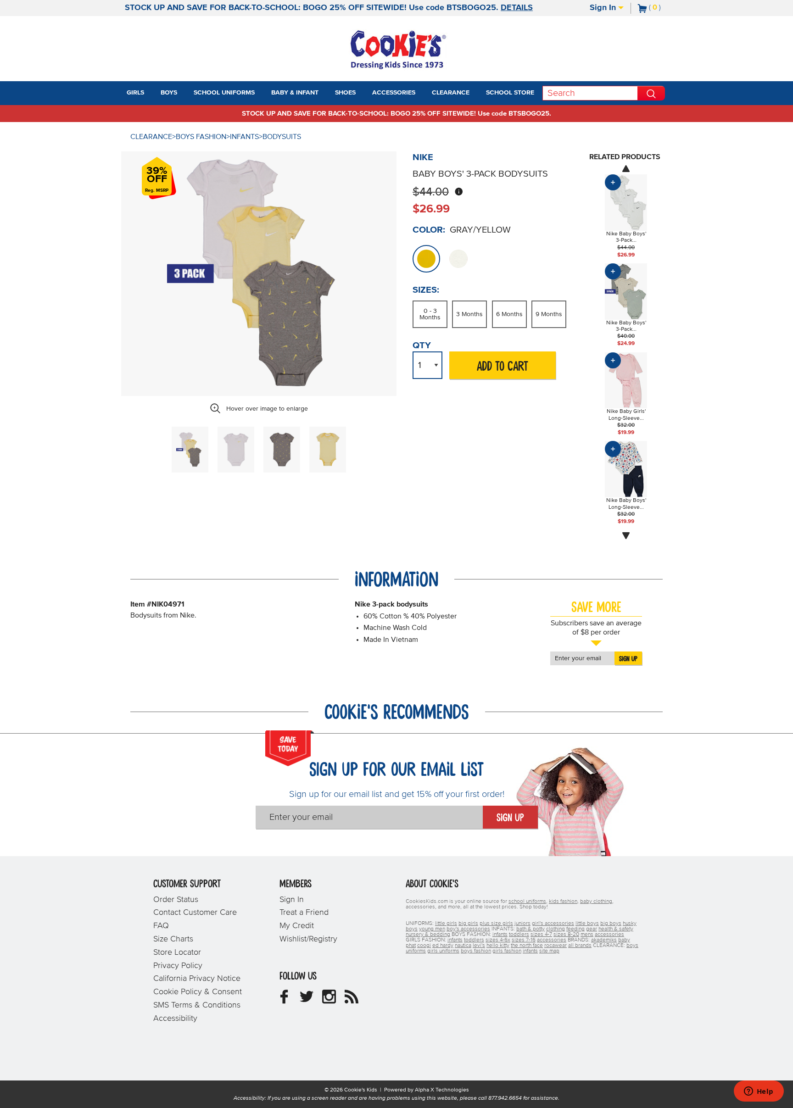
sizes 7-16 (524, 940)
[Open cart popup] (664, 8)
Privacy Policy (177, 966)
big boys (610, 923)
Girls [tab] (135, 92)
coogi (424, 945)
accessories (609, 934)
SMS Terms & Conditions (196, 1005)
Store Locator (177, 952)
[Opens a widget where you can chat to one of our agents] (758, 1091)
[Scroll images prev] (626, 168)
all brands (580, 945)
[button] (152, 93)
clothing (555, 929)
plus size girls (496, 923)
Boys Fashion (201, 136)
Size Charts (173, 939)
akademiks (604, 940)
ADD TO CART (502, 366)
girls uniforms (443, 951)
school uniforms (527, 901)
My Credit (296, 926)
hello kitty (497, 945)
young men (432, 929)
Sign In (604, 8)
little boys (587, 923)
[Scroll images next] (626, 536)
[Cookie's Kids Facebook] (284, 1000)
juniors (522, 923)
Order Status (175, 900)
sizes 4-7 (541, 934)
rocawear (555, 945)
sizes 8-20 (566, 934)
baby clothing (596, 901)
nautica (463, 945)
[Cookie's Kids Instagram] (329, 1000)
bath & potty (530, 929)
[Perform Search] (651, 93)
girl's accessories (553, 923)
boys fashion (476, 951)
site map (549, 951)
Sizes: (426, 290)
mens (587, 934)
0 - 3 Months (430, 314)
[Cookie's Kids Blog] (351, 1000)
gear (591, 929)
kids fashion (563, 901)
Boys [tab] (169, 92)
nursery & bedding (428, 934)
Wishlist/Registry (308, 939)
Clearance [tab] (450, 92)
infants (500, 934)
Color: (429, 229)
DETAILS (517, 8)
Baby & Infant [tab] (294, 92)
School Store (510, 92)
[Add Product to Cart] (613, 182)
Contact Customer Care (195, 912)
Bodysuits (281, 136)
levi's (479, 945)
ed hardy (442, 945)
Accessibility (175, 1018)
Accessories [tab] (393, 92)
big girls (468, 923)
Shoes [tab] (345, 92)
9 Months (549, 314)
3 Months (469, 314)
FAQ (161, 926)
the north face (527, 945)
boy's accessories (468, 929)
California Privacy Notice (196, 978)
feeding (575, 929)
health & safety (615, 929)
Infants (244, 136)
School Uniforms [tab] (224, 92)
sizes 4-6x (498, 940)
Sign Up (628, 659)
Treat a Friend (304, 912)
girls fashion (506, 951)
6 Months (509, 314)
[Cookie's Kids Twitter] (306, 1000)
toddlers (519, 934)
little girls (446, 923)
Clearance (151, 136)
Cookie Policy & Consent (197, 992)
